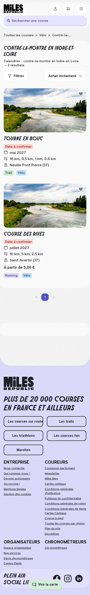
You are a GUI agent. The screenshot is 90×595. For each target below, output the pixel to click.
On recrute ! (12, 483)
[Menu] (81, 9)
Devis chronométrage (18, 558)
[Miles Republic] (13, 8)
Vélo (42, 35)
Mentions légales (15, 489)
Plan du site (52, 528)
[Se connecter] (55, 9)
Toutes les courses (18, 35)
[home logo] (19, 383)
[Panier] (68, 9)
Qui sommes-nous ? (17, 473)
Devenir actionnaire (17, 478)
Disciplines (52, 533)
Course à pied (54, 518)
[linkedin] (80, 578)
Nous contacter (14, 468)
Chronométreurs (56, 547)
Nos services (12, 553)
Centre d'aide (13, 563)
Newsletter (52, 473)
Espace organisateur (17, 547)
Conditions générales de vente (65, 503)
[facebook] (58, 578)
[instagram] (69, 578)
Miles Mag (51, 478)
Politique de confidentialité (63, 498)
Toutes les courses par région (65, 523)
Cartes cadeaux (55, 483)
